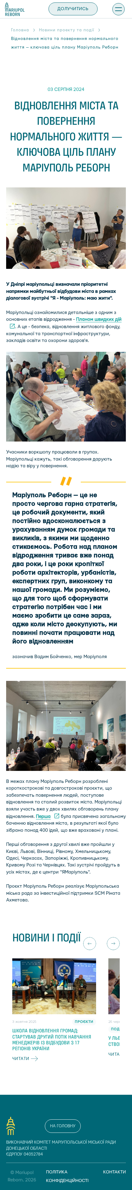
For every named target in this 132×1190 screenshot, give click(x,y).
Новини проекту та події (66, 30)
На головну (63, 1126)
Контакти (114, 1172)
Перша (43, 816)
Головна (20, 30)
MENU (118, 9)
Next (113, 943)
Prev (89, 943)
